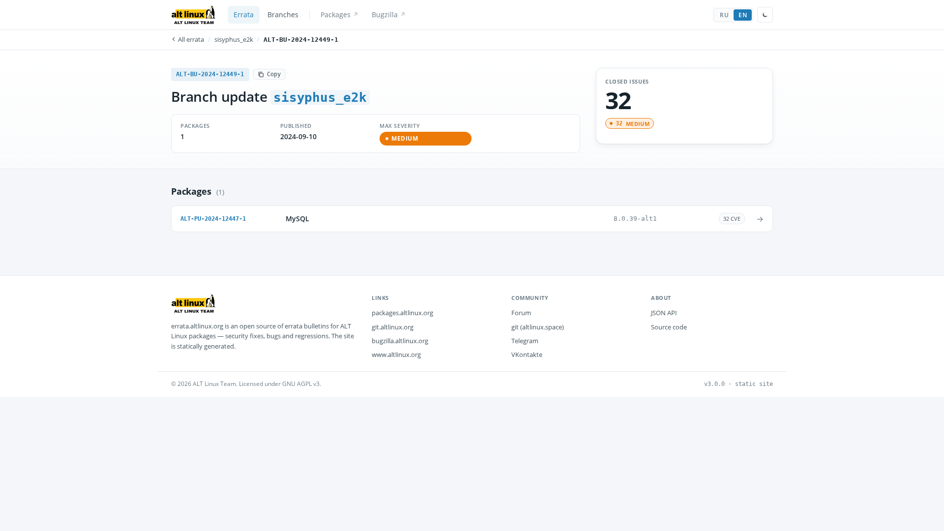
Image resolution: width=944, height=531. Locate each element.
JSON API (664, 312)
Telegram (524, 340)
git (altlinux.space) (537, 327)
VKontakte (526, 354)
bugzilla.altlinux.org (400, 340)
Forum (521, 312)
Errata (244, 14)
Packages (336, 14)
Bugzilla (385, 14)
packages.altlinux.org (402, 312)
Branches (282, 14)
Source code (669, 327)
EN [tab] (742, 15)
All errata (190, 39)
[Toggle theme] (765, 15)
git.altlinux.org (392, 327)
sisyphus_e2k (233, 39)
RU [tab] (724, 15)
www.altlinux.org (396, 354)
